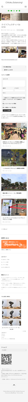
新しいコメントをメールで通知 (9, 103)
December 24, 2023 (21, 379)
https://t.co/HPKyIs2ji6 (13, 375)
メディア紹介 (5, 264)
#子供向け (5, 375)
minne (2, 337)
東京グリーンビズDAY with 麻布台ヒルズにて (12, 287)
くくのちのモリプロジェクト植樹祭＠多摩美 (13, 168)
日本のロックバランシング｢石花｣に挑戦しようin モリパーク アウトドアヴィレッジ (13, 142)
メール (16, 88)
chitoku (13, 30)
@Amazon (3, 376)
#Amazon (20, 375)
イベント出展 (20, 30)
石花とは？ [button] (5, 229)
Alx (22, 393)
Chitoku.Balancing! (14, 2)
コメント (5, 78)
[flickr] (19, 11)
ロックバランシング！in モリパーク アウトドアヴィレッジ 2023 (14, 218)
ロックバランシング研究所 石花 (8, 338)
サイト (4, 92)
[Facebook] (8, 11)
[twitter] (16, 11)
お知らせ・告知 (6, 259)
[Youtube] (11, 11)
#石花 (22, 373)
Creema (3, 334)
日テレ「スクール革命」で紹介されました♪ (12, 283)
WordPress (13, 393)
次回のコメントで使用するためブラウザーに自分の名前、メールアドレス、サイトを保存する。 (14, 98)
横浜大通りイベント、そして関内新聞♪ (12, 193)
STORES (3, 335)
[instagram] (14, 11)
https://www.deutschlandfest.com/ (9, 59)
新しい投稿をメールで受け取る (9, 107)
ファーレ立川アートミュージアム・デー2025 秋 (13, 277)
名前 (4, 88)
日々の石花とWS (6, 267)
